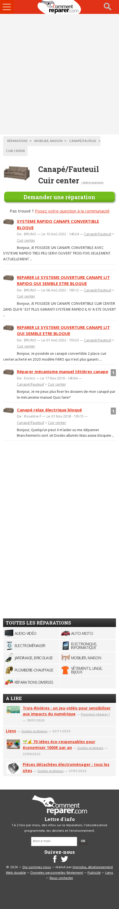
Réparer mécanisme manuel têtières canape (62, 371)
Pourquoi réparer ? (95, 714)
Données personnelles (48, 873)
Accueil (59, 7)
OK (83, 841)
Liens (11, 730)
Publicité (94, 873)
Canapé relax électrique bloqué (49, 410)
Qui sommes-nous (36, 867)
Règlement (74, 873)
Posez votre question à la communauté (72, 211)
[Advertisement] (59, 74)
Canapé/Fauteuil (97, 233)
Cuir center (26, 240)
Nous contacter (61, 878)
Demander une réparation (59, 197)
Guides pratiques (34, 731)
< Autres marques (92, 182)
